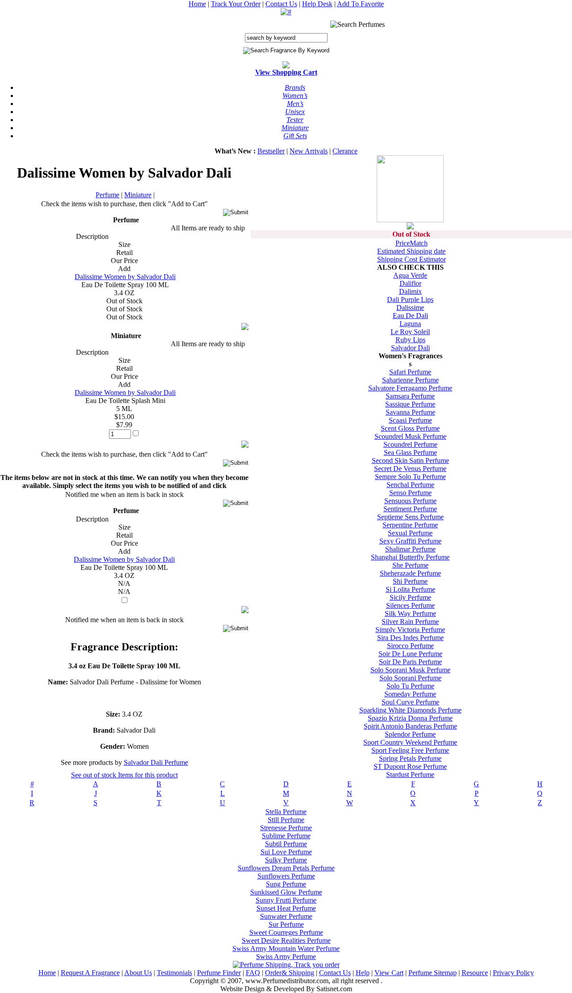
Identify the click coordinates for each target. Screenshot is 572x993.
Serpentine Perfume (410, 525)
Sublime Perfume (286, 836)
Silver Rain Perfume (410, 621)
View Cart (389, 972)
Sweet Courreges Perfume (286, 932)
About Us (138, 972)
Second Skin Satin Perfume (410, 460)
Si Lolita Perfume (410, 589)
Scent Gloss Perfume (410, 428)
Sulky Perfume (286, 860)
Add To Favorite (360, 4)
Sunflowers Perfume (286, 876)
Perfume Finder (219, 972)
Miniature (137, 195)
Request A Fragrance (90, 972)
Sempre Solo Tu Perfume (410, 476)
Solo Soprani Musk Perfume (410, 670)
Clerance (345, 151)
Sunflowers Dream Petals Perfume (286, 868)
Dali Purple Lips (410, 299)
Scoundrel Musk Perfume (410, 436)
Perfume (107, 195)
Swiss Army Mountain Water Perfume (286, 948)
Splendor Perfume (410, 734)
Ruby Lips (410, 340)
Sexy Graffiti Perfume (410, 541)
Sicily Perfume (410, 597)
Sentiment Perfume (410, 509)
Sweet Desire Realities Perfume (286, 940)
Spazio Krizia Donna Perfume (410, 718)
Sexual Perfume (410, 533)
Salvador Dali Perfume (156, 762)
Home (197, 4)
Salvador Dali (410, 348)
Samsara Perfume (410, 396)
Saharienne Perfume (410, 380)
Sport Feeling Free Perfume (410, 750)
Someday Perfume (410, 694)
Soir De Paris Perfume (410, 662)
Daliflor (410, 283)
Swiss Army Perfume (286, 956)
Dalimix (410, 291)
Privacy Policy (513, 972)
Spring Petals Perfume (410, 758)
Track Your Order (236, 4)
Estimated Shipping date (411, 251)
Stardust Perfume (410, 774)
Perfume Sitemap (432, 972)
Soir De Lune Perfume (410, 654)
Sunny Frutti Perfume (286, 900)
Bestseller (271, 151)
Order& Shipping (289, 972)
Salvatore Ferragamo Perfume (410, 388)
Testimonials (174, 972)
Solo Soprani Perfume (410, 678)
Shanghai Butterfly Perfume (410, 557)
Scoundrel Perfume (410, 444)
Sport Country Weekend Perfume (410, 742)
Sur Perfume (286, 924)
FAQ (253, 972)
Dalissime (410, 307)
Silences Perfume (410, 605)
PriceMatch (411, 243)
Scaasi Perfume (410, 420)
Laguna (410, 323)
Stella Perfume (286, 811)
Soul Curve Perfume (410, 702)
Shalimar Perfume (410, 549)
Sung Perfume (286, 884)
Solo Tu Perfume (410, 686)
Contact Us (281, 4)
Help (363, 972)
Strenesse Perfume (286, 828)
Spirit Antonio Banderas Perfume (410, 726)
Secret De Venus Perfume (410, 468)
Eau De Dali (410, 315)
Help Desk (317, 4)
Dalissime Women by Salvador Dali (125, 276)
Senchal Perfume (410, 484)
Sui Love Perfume (286, 852)
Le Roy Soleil (410, 331)
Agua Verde (410, 275)
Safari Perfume (410, 372)
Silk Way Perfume (410, 613)
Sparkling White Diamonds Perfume (410, 710)
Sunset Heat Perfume (286, 908)
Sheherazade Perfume (410, 573)
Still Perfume (286, 819)
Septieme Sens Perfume (410, 517)
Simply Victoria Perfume (410, 629)
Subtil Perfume (286, 844)
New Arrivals (309, 151)
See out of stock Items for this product (124, 775)
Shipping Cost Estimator (411, 259)
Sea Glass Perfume (410, 452)
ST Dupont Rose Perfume (410, 766)
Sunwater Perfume (286, 916)
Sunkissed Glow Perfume (286, 892)
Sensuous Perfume (410, 501)
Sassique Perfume (410, 404)
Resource (475, 972)
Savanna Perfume (410, 412)
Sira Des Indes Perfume (410, 637)
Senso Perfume (410, 492)
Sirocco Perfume (410, 645)
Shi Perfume (410, 581)
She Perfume (410, 565)
